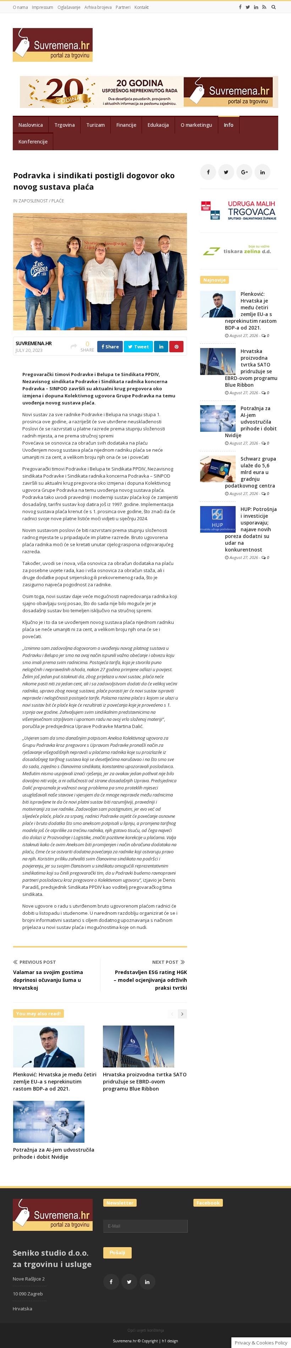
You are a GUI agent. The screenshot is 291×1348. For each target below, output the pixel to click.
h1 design (170, 1340)
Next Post (165, 962)
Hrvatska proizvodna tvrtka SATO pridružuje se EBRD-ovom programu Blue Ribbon (145, 1081)
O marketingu (196, 125)
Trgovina (64, 125)
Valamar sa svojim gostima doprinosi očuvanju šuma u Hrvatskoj (48, 980)
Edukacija (158, 125)
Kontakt (141, 7)
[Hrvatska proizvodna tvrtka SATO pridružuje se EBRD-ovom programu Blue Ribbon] (218, 361)
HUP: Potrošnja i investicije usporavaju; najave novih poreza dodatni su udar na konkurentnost (251, 529)
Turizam (95, 125)
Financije (126, 125)
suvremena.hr (34, 343)
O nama (20, 7)
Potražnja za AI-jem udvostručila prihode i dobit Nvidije (53, 1153)
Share (111, 346)
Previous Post (38, 962)
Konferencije (32, 141)
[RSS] (264, 7)
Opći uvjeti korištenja (145, 1330)
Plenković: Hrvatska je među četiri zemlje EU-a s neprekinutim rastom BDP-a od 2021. (55, 1081)
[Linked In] (256, 7)
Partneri (123, 7)
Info (229, 125)
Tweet (141, 346)
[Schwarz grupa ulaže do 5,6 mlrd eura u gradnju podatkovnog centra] (218, 468)
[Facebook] (240, 7)
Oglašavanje (69, 7)
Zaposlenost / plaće (41, 201)
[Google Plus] (244, 172)
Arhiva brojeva (97, 7)
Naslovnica (30, 125)
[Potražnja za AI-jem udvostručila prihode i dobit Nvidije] (218, 418)
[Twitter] (248, 7)
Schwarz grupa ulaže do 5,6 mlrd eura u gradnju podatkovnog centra (250, 472)
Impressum (42, 7)
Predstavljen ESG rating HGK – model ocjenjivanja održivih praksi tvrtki (150, 980)
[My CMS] (53, 45)
